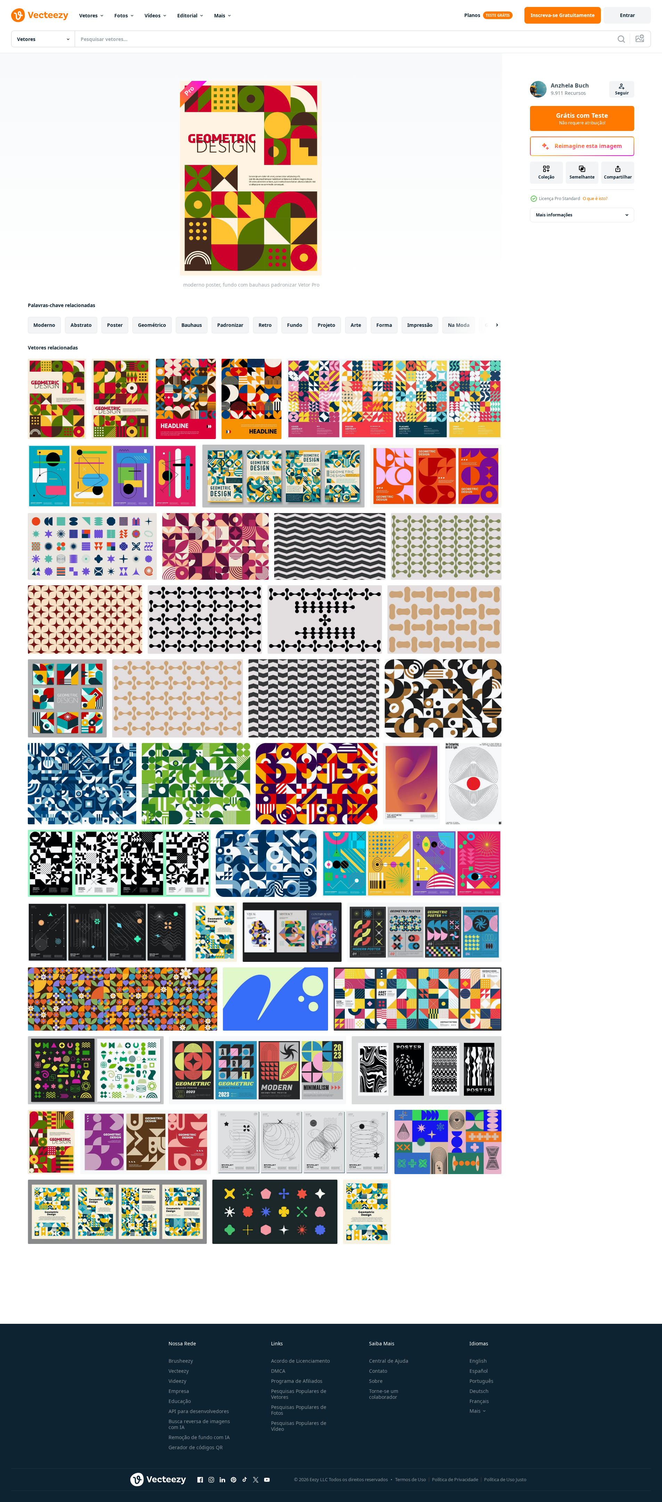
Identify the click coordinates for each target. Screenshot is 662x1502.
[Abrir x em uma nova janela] (256, 1479)
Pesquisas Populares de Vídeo (298, 1426)
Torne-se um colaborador (383, 1394)
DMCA (278, 1371)
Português (481, 1381)
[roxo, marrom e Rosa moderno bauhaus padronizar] (215, 546)
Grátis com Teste (582, 118)
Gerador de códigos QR (196, 1447)
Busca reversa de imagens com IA (199, 1424)
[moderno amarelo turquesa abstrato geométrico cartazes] (117, 1212)
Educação (180, 1401)
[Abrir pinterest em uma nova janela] (233, 1479)
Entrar (627, 15)
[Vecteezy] (39, 15)
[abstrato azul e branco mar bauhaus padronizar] (266, 863)
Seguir (622, 93)
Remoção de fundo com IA (199, 1437)
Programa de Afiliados (296, 1381)
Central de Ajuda (388, 1360)
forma (384, 325)
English (478, 1360)
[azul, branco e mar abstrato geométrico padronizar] (82, 783)
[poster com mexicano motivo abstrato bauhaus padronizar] (51, 1142)
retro (265, 325)
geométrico (152, 325)
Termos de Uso (410, 1479)
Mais (219, 15)
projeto (326, 325)
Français (479, 1401)
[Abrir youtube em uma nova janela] (267, 1479)
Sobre (376, 1381)
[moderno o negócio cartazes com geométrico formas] (283, 476)
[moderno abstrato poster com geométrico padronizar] (186, 399)
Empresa (179, 1391)
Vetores (88, 15)
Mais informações (554, 215)
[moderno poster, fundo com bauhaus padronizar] (57, 399)
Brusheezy (181, 1360)
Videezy (177, 1381)
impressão (420, 325)
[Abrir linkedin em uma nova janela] (222, 1479)
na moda (458, 325)
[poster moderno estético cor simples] (411, 783)
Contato (378, 1371)
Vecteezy (179, 1371)
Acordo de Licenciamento (300, 1360)
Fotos (121, 15)
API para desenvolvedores (199, 1411)
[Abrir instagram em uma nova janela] (211, 1479)
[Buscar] (621, 39)
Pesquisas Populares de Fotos (298, 1410)
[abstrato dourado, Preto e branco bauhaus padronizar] (443, 698)
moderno (44, 325)
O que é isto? (595, 198)
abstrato (81, 325)
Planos (472, 15)
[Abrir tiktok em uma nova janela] (244, 1479)
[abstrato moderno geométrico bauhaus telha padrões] (67, 698)
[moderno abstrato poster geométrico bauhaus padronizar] (251, 399)
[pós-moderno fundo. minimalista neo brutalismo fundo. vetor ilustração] (275, 999)
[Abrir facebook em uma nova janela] (200, 1479)
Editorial (187, 15)
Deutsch (479, 1391)
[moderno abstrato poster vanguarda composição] (121, 399)
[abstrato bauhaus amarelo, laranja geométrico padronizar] (316, 783)
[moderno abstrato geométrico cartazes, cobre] (145, 1142)
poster (115, 325)
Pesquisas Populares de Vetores (298, 1394)
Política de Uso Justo (505, 1479)
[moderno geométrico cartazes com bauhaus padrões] (435, 476)
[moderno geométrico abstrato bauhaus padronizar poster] (367, 1212)
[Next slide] (491, 325)
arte (356, 325)
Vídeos (153, 15)
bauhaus (191, 325)
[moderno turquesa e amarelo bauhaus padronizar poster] (215, 932)
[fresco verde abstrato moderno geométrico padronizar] (196, 783)
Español (478, 1371)
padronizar (230, 325)
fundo (294, 325)
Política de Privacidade (455, 1479)
